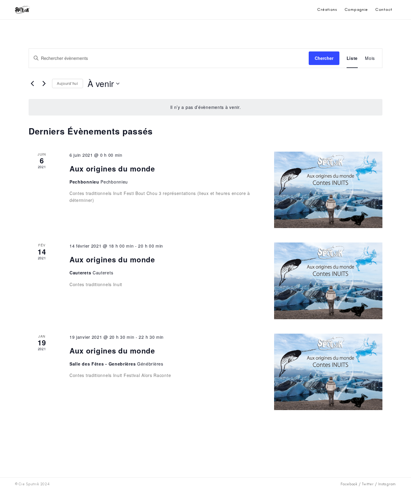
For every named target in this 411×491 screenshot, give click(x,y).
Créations (327, 9)
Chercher (324, 58)
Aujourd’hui (67, 83)
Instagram (387, 484)
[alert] (205, 107)
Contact (383, 9)
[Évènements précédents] (32, 83)
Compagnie (356, 9)
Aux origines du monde (112, 168)
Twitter (367, 484)
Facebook (349, 484)
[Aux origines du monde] (328, 190)
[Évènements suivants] (44, 83)
